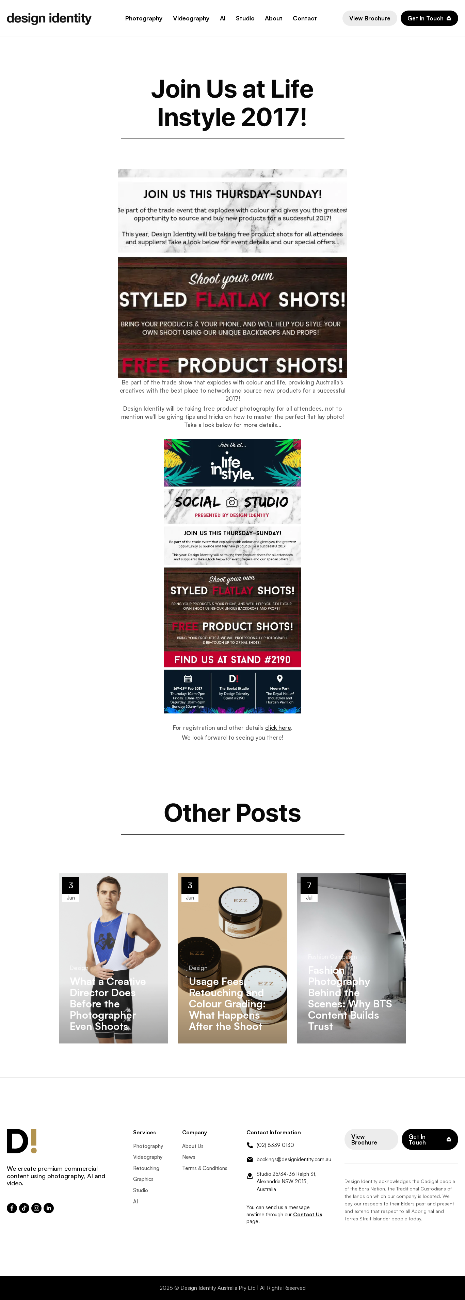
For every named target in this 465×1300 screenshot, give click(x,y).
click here (278, 727)
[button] (144, 18)
